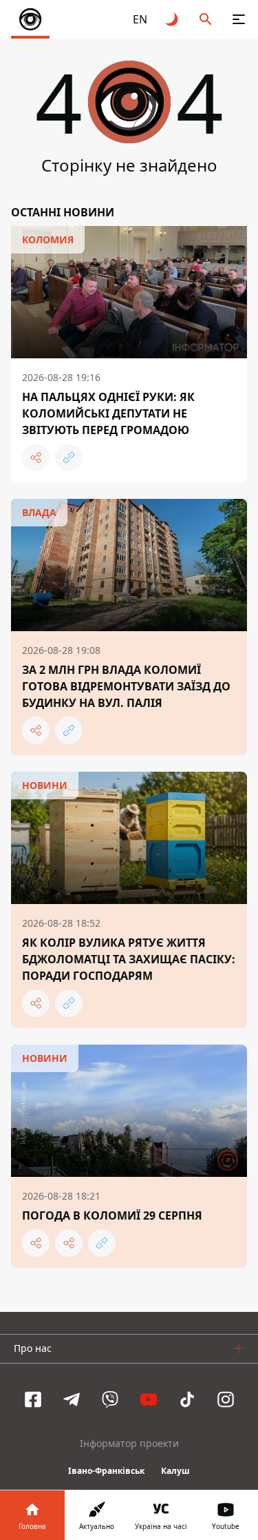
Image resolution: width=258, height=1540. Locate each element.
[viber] (110, 1399)
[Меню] (238, 19)
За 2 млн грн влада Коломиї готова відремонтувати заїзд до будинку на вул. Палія (126, 686)
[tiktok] (187, 1399)
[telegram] (71, 1399)
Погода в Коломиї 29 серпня (112, 1215)
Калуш (175, 1471)
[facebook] (33, 1399)
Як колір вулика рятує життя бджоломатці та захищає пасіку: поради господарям (128, 959)
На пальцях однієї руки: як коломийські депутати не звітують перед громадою (108, 413)
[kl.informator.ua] (30, 19)
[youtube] (148, 1399)
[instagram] (225, 1399)
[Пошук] (205, 19)
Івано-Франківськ (106, 1471)
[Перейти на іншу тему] (172, 19)
